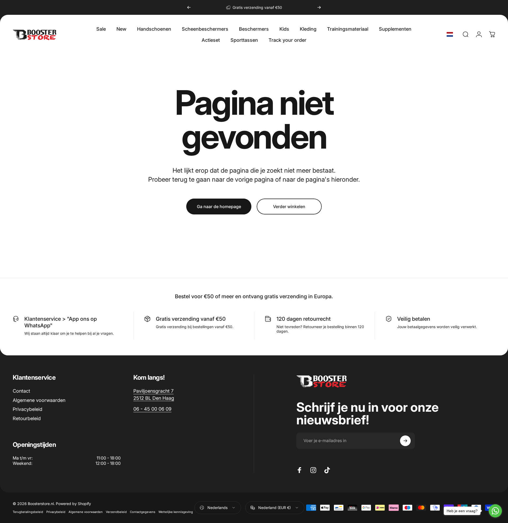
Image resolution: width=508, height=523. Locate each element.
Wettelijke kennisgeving (175, 512)
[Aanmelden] (405, 440)
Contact (21, 391)
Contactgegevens (142, 512)
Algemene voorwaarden (39, 400)
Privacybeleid (27, 409)
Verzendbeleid (116, 512)
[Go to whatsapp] (495, 510)
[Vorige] (189, 7)
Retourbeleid (27, 418)
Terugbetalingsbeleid (28, 512)
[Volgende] (319, 7)
